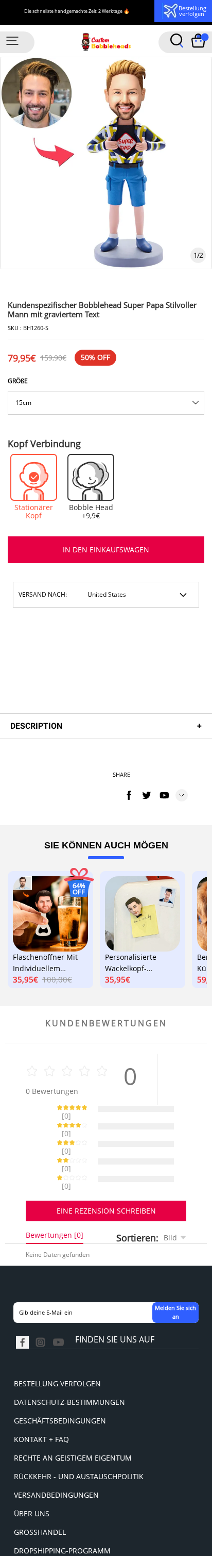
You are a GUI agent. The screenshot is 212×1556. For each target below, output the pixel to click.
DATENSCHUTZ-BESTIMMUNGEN (69, 1366)
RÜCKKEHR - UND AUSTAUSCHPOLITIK (79, 1440)
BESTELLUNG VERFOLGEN (57, 1347)
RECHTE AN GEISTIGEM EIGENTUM (73, 1422)
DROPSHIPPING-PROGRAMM (62, 1514)
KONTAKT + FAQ (41, 1403)
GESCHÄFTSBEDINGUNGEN (60, 1384)
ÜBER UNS (31, 1477)
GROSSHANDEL (40, 1496)
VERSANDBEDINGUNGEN (56, 1459)
